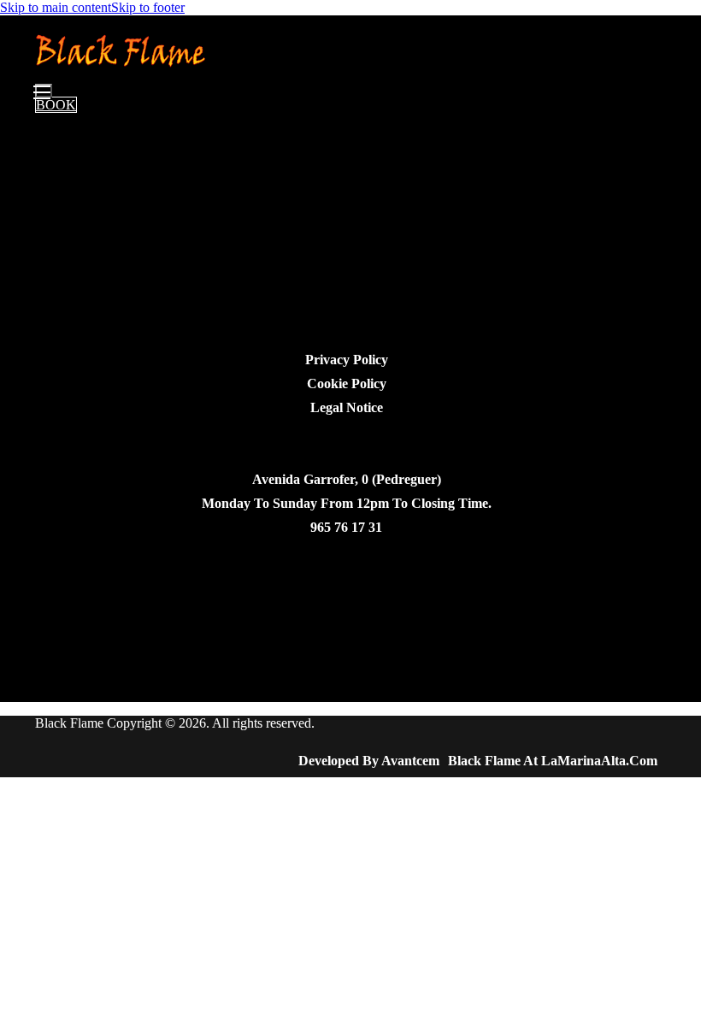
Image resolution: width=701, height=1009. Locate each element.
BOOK (56, 104)
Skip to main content (55, 7)
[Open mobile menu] (43, 90)
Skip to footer (148, 7)
